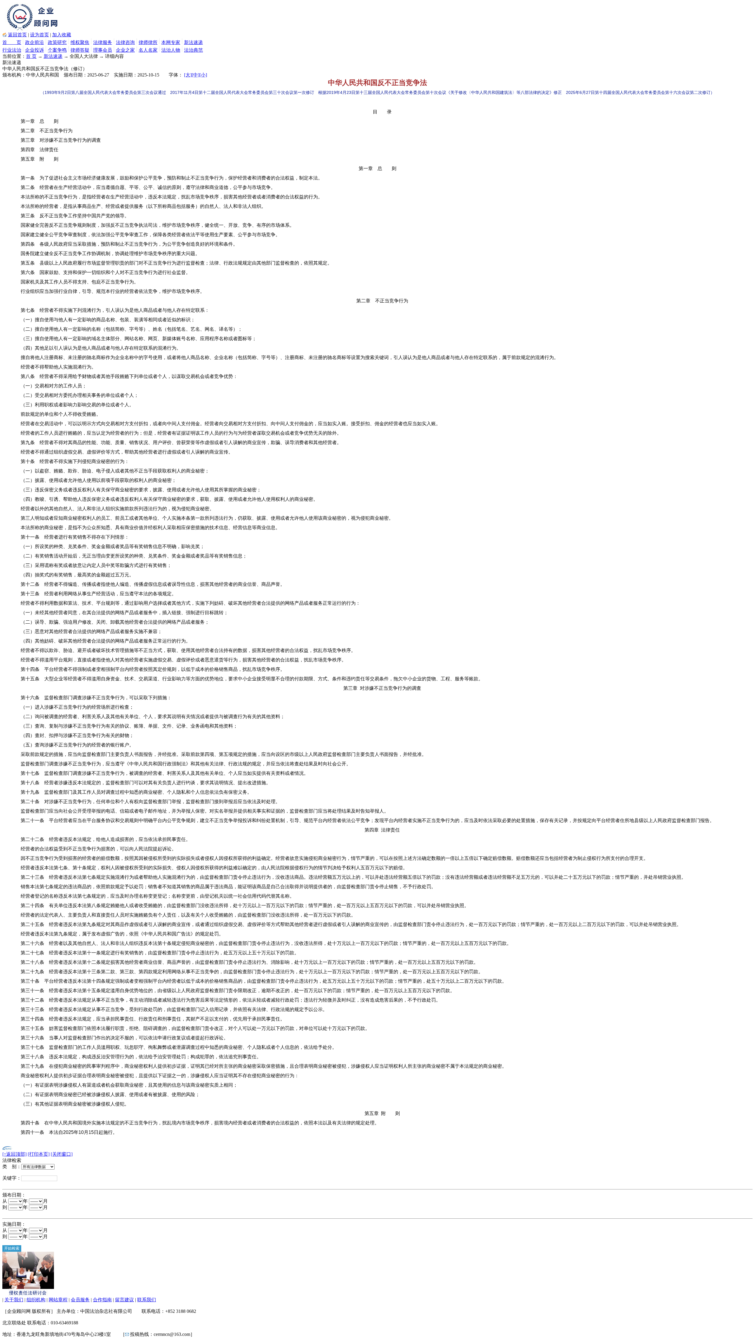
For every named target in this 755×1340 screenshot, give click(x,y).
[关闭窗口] (62, 1154)
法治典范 (193, 50)
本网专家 (170, 42)
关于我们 (13, 1299)
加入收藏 (61, 34)
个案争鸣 (57, 50)
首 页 (11, 42)
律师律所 (148, 42)
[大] (188, 74)
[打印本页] (39, 1154)
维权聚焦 (79, 42)
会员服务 (80, 1299)
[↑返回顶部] (14, 1154)
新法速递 (193, 42)
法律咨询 (125, 42)
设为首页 (39, 34)
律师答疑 (79, 50)
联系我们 (146, 1299)
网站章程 (58, 1299)
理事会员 (102, 50)
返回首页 (17, 34)
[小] (203, 74)
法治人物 (170, 50)
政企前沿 (34, 42)
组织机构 (36, 1299)
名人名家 (148, 50)
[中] (195, 74)
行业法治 (11, 50)
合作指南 (102, 1299)
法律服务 (102, 42)
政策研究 (57, 42)
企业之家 (125, 50)
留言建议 (124, 1299)
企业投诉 (34, 50)
